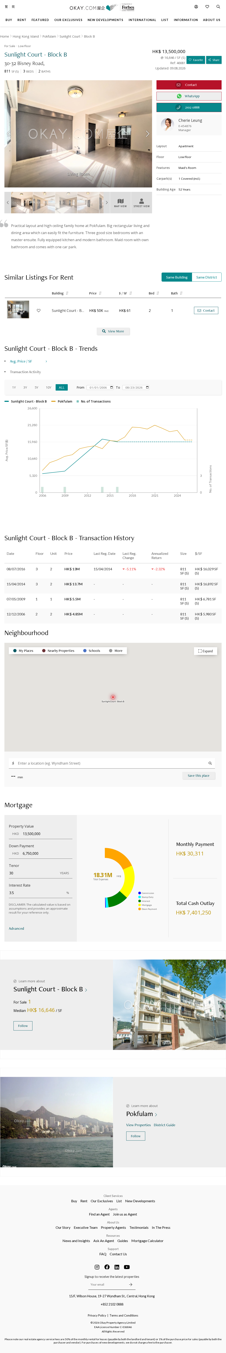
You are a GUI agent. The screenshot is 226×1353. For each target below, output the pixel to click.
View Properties (138, 1124)
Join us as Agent (125, 1214)
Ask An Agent (103, 1241)
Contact (209, 310)
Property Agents (113, 1227)
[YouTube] (127, 1267)
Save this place (198, 775)
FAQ (102, 1254)
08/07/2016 (16, 569)
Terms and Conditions (123, 1315)
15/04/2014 (16, 584)
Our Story (63, 1227)
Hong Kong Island (26, 36)
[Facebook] (107, 1267)
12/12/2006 (16, 614)
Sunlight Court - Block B (68, 310)
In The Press (161, 1227)
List (119, 1201)
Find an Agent (99, 1214)
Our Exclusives (102, 1201)
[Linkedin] (117, 1267)
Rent (83, 1201)
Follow (23, 1025)
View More (116, 331)
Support (113, 1249)
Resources (113, 1235)
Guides (122, 1241)
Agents (113, 1209)
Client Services (113, 1196)
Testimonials (139, 1227)
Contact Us (118, 1254)
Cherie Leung (190, 120)
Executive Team (86, 1227)
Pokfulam (49, 36)
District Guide (164, 1124)
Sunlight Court (70, 36)
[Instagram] (97, 1267)
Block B (89, 36)
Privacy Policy (97, 1315)
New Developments (140, 1201)
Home (4, 36)
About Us (113, 1222)
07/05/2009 (16, 599)
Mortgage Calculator (147, 1241)
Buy (74, 1201)
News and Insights (76, 1241)
